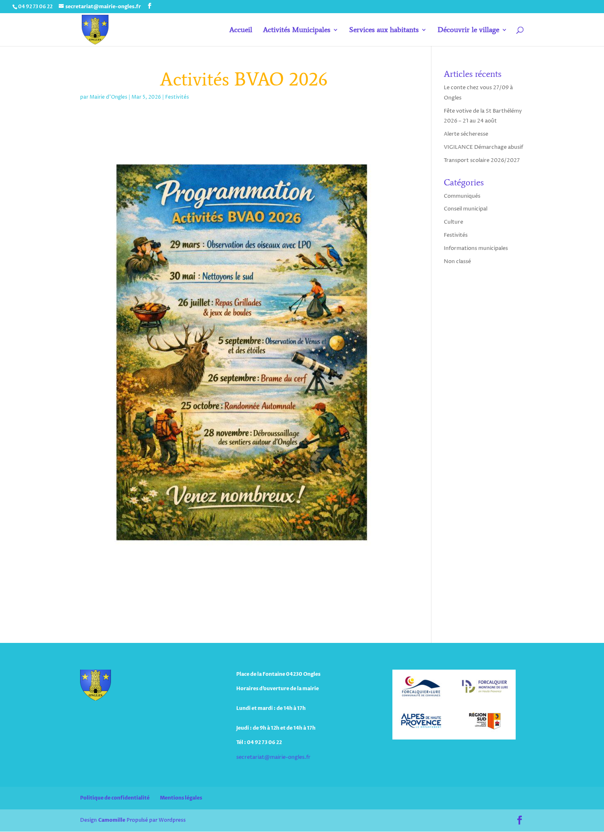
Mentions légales (181, 798)
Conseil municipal (465, 209)
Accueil (240, 30)
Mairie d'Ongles (108, 97)
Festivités (177, 97)
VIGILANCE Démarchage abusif (483, 147)
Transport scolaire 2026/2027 (482, 160)
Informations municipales (476, 248)
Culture (453, 222)
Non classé (457, 261)
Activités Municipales (296, 30)
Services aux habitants (384, 30)
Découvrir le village (468, 30)
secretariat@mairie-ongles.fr (273, 757)
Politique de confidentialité (115, 798)
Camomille (111, 820)
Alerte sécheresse (466, 134)
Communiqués (462, 196)
